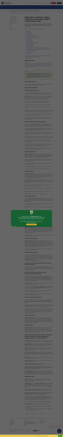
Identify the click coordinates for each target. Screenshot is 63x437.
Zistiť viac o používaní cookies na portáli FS (42, 435)
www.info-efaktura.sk (31, 224)
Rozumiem (60, 435)
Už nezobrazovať (14, 226)
